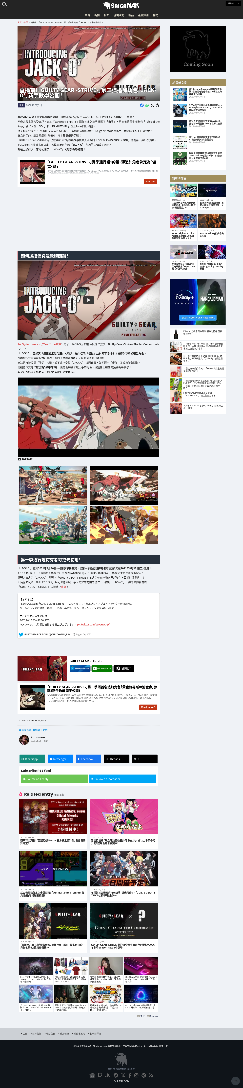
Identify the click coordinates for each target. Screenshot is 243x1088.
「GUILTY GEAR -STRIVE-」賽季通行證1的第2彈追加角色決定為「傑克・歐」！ (89, 172)
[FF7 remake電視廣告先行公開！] (212, 221)
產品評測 (143, 15)
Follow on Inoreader (107, 779)
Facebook (87, 759)
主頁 (87, 15)
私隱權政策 (79, 1033)
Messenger (59, 759)
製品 (131, 15)
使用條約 (64, 1033)
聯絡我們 (50, 1033)
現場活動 (119, 15)
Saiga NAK (121, 5)
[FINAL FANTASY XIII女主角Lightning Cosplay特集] (212, 252)
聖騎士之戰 (41, 730)
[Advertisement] (89, 223)
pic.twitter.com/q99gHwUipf (93, 624)
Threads (115, 759)
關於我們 (36, 1033)
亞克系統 (26, 730)
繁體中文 (231, 3)
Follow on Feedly (37, 779)
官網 (63, 587)
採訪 (155, 15)
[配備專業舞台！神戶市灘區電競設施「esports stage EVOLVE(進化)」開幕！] (183, 252)
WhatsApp (31, 759)
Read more (147, 707)
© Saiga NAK (121, 1080)
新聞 (97, 15)
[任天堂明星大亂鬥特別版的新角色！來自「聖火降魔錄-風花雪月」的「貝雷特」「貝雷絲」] (183, 190)
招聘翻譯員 (95, 1033)
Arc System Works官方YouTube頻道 (39, 344)
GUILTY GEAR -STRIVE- (86, 661)
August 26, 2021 (83, 634)
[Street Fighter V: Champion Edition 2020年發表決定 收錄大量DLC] (183, 221)
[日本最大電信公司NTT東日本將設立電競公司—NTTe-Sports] (212, 190)
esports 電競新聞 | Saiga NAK (121, 1068)
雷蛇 (142, 1016)
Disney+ (154, 1016)
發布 (106, 15)
